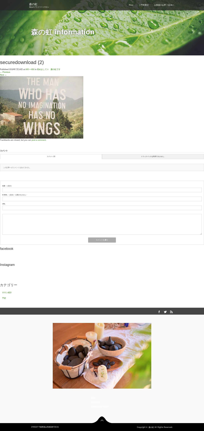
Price (131, 5)
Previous (5, 72)
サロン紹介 (7, 292)
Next (3, 75)
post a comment (39, 140)
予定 (4, 298)
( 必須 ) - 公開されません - (14, 195)
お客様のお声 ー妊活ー (164, 5)
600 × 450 (30, 69)
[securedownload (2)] (41, 107)
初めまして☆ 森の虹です (48, 69)
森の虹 (33, 4)
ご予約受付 (144, 5)
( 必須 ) (7, 186)
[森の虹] (102, 355)
